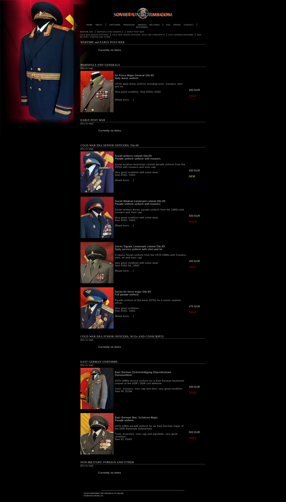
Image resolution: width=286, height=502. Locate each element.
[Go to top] (86, 68)
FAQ (168, 25)
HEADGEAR (129, 25)
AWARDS (142, 25)
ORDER (177, 25)
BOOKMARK (142, 27)
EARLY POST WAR (135, 32)
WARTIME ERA (86, 32)
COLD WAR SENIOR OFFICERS (94, 35)
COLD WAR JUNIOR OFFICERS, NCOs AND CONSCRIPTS (138, 35)
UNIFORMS (114, 25)
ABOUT (99, 25)
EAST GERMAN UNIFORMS (180, 35)
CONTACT (189, 25)
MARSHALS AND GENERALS (110, 32)
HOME (89, 25)
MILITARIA (154, 25)
